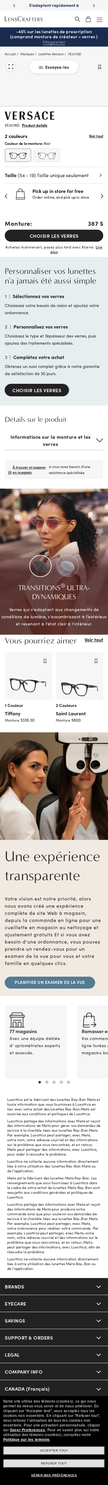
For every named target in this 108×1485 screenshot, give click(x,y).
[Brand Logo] (29, 117)
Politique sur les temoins (26, 1440)
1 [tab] (39, 1082)
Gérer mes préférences (54, 1475)
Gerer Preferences (27, 1430)
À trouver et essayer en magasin (29, 469)
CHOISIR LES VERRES (54, 235)
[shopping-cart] (88, 19)
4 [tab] (61, 1082)
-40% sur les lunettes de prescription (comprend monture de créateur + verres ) (54, 37)
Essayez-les (57, 67)
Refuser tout (54, 1463)
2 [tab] (46, 1082)
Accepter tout (54, 1450)
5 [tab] (68, 1082)
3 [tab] (54, 1082)
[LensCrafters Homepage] (24, 19)
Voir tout (96, 136)
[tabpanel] (36, 1049)
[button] (6, 196)
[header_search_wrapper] (77, 19)
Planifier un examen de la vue (50, 982)
